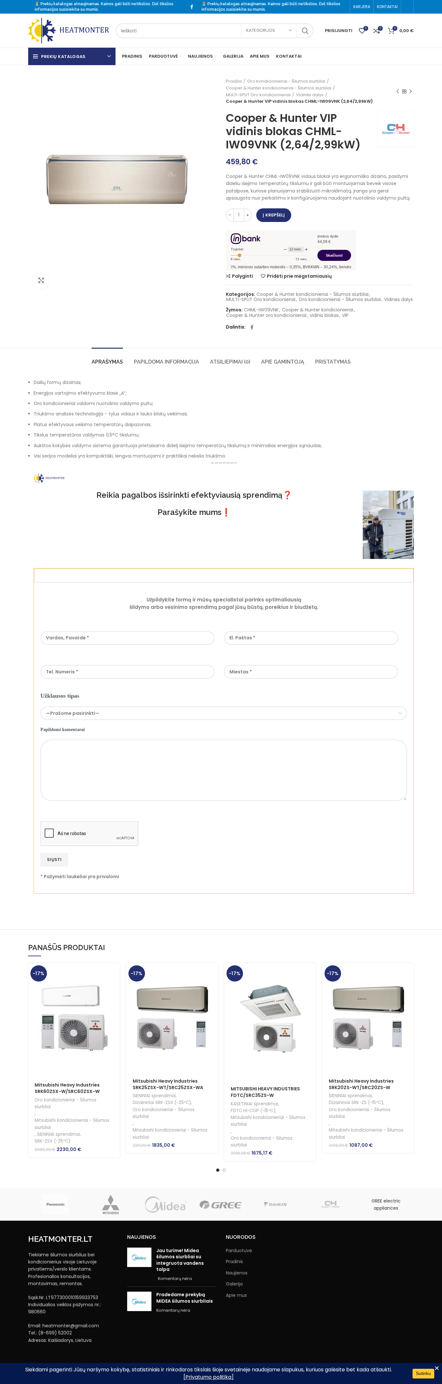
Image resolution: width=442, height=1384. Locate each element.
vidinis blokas (324, 315)
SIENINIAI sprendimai (58, 1134)
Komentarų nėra (175, 1278)
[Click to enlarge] (41, 280)
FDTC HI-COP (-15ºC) (253, 1111)
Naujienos (237, 1273)
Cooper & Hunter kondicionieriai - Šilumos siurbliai (278, 88)
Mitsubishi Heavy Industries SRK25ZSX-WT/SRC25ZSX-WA (168, 1084)
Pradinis (234, 1262)
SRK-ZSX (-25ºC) (52, 1141)
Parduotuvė (239, 1251)
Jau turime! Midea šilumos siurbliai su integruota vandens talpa (180, 1260)
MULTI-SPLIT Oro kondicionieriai (258, 95)
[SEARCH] (305, 30)
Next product (410, 91)
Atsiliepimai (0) (230, 362)
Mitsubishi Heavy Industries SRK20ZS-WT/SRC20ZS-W (361, 1084)
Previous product (397, 91)
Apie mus (236, 1295)
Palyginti (242, 276)
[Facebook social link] (191, 7)
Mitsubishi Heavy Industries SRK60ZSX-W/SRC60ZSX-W (67, 1088)
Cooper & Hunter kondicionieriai (317, 310)
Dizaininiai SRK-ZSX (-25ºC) (162, 1102)
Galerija (234, 1284)
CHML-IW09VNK (261, 310)
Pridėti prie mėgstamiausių (299, 276)
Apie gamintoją (282, 362)
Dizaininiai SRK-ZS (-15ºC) (356, 1102)
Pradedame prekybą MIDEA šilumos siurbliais (184, 1297)
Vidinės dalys (310, 95)
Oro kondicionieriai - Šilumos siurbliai (286, 81)
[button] (115, 973)
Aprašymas (107, 362)
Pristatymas (333, 362)
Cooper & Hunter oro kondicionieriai (266, 315)
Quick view (115, 988)
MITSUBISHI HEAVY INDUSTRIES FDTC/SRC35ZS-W (265, 1092)
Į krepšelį (274, 215)
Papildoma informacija (166, 362)
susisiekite (69, 9)
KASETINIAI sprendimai (254, 1104)
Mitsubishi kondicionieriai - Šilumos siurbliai (72, 1123)
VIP (345, 315)
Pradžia (234, 81)
